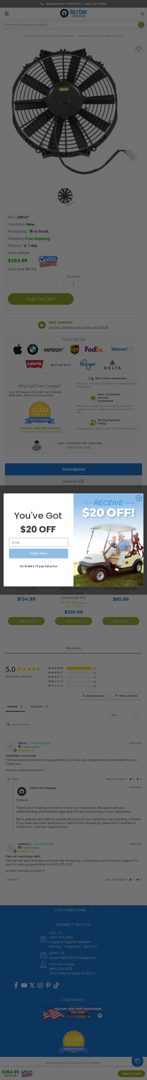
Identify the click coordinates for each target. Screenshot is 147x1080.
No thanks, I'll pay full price (38, 566)
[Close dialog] (139, 498)
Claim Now (38, 553)
